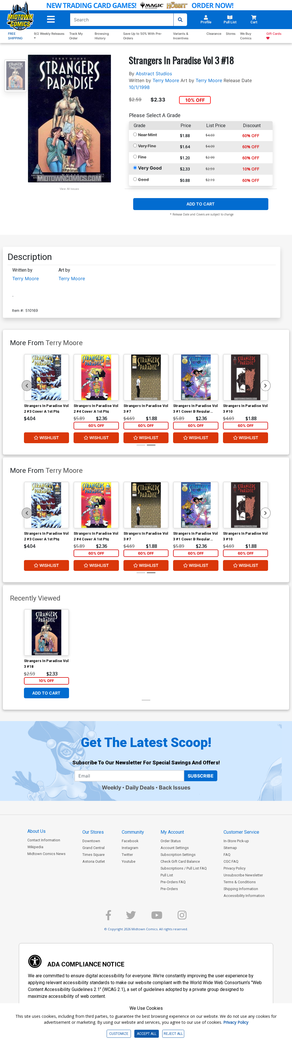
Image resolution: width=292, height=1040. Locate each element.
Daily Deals (140, 787)
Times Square (93, 854)
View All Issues (69, 188)
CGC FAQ (231, 861)
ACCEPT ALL (146, 1034)
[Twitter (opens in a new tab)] (131, 917)
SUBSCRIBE (201, 776)
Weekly (111, 787)
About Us (36, 831)
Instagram (130, 848)
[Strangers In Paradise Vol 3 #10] (245, 377)
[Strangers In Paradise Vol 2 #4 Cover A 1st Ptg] (96, 377)
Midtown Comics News (46, 854)
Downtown (91, 841)
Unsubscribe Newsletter (243, 875)
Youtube (128, 861)
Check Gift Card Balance (180, 861)
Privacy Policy (235, 868)
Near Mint (147, 134)
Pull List (167, 875)
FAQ (227, 854)
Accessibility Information (244, 896)
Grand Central (93, 848)
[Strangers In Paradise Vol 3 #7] (146, 377)
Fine (142, 156)
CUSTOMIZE (118, 1034)
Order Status (171, 841)
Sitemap (230, 848)
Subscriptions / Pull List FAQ (184, 868)
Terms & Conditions (240, 882)
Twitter (127, 854)
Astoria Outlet (93, 861)
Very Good (150, 168)
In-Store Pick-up (236, 841)
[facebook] (108, 917)
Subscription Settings (178, 854)
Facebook (130, 841)
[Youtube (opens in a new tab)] (156, 917)
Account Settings (175, 848)
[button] (50, 19)
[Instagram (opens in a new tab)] (182, 917)
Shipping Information (241, 889)
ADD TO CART (200, 204)
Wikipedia (35, 847)
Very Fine (147, 145)
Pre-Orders (169, 889)
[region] (27, 385)
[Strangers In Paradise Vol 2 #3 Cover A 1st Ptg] (46, 377)
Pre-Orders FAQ (173, 882)
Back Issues (174, 787)
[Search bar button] (180, 19)
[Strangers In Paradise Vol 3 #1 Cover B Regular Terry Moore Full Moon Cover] (195, 377)
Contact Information (43, 840)
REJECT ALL (173, 1034)
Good (143, 179)
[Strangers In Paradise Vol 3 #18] (46, 632)
